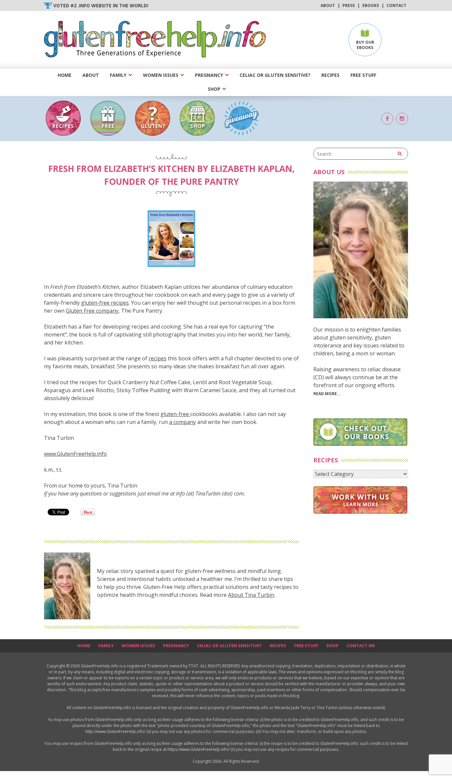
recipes (157, 358)
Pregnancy (209, 75)
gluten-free (175, 414)
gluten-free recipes (105, 302)
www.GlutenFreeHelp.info (75, 453)
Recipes (330, 75)
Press (348, 5)
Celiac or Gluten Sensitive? (275, 75)
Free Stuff (363, 75)
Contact (396, 5)
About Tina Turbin (251, 594)
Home (64, 75)
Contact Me (360, 646)
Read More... (327, 393)
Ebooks (370, 5)
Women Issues (160, 75)
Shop (214, 89)
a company (182, 422)
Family (118, 75)
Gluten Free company (92, 310)
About (328, 5)
